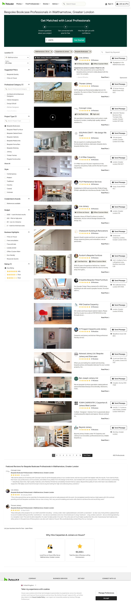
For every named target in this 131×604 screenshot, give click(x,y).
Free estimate (11, 244)
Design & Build (11, 103)
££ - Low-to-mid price (14, 222)
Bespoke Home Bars (13, 144)
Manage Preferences (106, 593)
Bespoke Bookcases (13, 126)
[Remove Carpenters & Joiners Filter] (71, 52)
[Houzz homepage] (8, 3)
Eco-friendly (11, 255)
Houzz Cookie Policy (38, 597)
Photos (18, 4)
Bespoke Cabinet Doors (14, 133)
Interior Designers (13, 100)
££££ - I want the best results (16, 214)
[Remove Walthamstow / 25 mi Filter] (51, 52)
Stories (45, 4)
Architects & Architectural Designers (15, 95)
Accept (106, 598)
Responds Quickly (13, 74)
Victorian (10, 192)
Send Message (120, 58)
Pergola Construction (14, 159)
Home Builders (12, 111)
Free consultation (12, 240)
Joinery (9, 152)
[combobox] (74, 4)
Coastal (9, 189)
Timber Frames (12, 155)
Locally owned (11, 248)
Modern (9, 177)
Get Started (79, 40)
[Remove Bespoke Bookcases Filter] (90, 52)
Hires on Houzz (12, 78)
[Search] (64, 4)
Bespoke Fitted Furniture (15, 129)
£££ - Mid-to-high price (14, 218)
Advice (55, 4)
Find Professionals (32, 4)
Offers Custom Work (13, 251)
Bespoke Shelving (12, 148)
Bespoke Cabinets (13, 137)
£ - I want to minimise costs (16, 226)
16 (80, 455)
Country (9, 185)
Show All (7, 163)
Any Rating (10, 268)
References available (13, 203)
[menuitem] (19, 4)
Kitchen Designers (13, 107)
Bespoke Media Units (13, 141)
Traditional (10, 181)
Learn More (28, 528)
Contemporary (11, 174)
